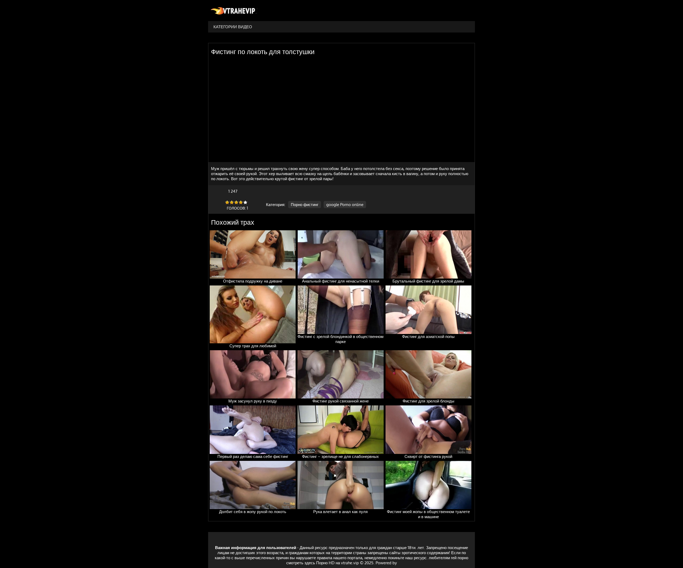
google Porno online (344, 204)
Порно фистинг (304, 204)
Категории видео (232, 26)
